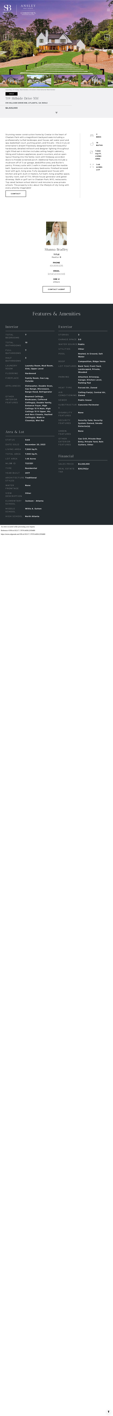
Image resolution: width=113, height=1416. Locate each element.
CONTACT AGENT (56, 289)
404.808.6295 (56, 266)
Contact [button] (16, 194)
